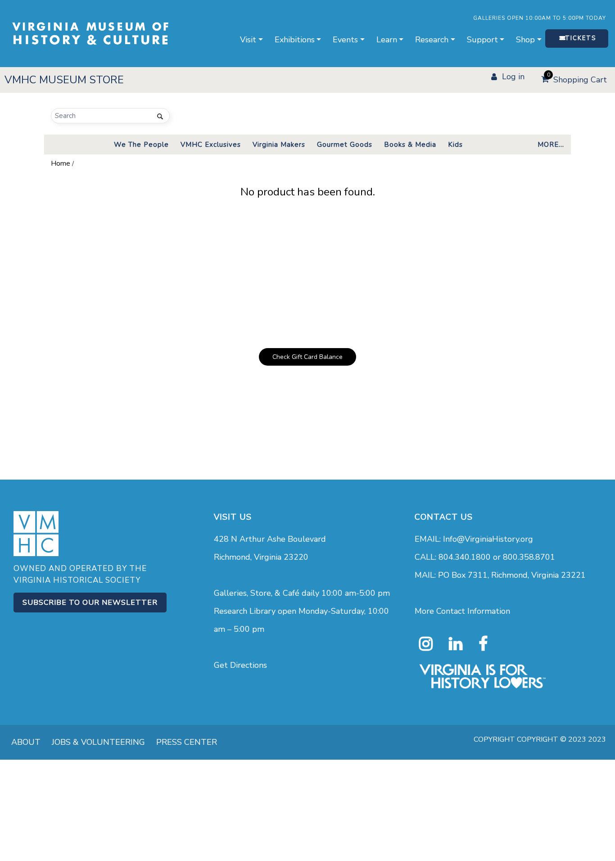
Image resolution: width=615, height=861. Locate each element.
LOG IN (513, 76)
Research (431, 39)
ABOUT (26, 742)
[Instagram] (426, 644)
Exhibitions (295, 39)
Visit (248, 39)
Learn (386, 39)
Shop (525, 39)
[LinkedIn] (455, 644)
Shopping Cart (577, 78)
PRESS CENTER (186, 742)
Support (482, 39)
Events (345, 39)
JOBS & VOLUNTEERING (98, 742)
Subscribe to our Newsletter (90, 602)
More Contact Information (462, 611)
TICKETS (580, 38)
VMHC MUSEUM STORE (64, 80)
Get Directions (240, 665)
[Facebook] (483, 644)
